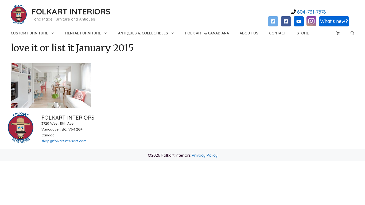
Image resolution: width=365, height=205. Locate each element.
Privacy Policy (205, 155)
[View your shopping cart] (338, 33)
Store (303, 33)
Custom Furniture (29, 33)
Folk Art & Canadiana (207, 33)
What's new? (334, 21)
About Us (249, 33)
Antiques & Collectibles (143, 33)
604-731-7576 (311, 12)
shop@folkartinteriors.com (63, 141)
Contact (277, 33)
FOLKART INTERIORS (71, 11)
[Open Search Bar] (352, 33)
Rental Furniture (83, 33)
